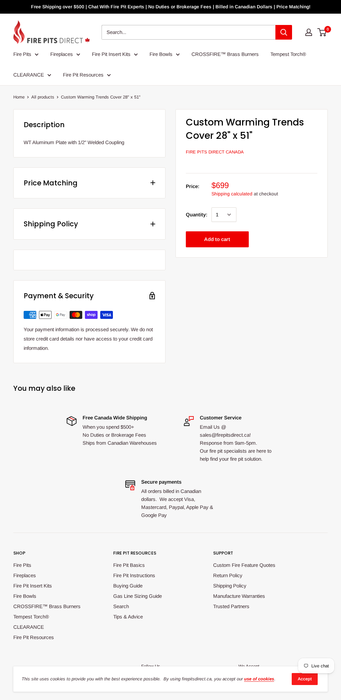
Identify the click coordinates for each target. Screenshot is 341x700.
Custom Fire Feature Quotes (244, 565)
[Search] (283, 32)
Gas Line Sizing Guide (137, 596)
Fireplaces (61, 54)
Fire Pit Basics (129, 565)
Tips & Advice (128, 616)
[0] (322, 32)
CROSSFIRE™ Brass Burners (225, 54)
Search (121, 606)
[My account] (308, 32)
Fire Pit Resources (83, 75)
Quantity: (196, 214)
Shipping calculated (231, 193)
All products (42, 97)
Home (19, 97)
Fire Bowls (161, 54)
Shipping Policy (229, 585)
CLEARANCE (28, 75)
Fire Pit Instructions (134, 575)
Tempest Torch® (288, 54)
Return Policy (227, 575)
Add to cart (217, 239)
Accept (305, 678)
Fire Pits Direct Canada (215, 151)
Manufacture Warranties (239, 596)
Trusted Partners (231, 606)
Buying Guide (128, 585)
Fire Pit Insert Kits (111, 54)
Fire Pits (22, 54)
